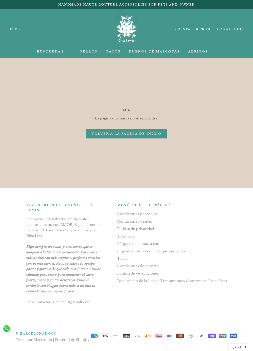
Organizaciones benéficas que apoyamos (152, 251)
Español (235, 347)
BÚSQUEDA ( (50, 51)
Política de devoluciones (138, 273)
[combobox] (238, 347)
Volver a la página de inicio (126, 133)
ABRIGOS (198, 51)
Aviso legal (126, 236)
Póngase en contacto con (138, 244)
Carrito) (230, 29)
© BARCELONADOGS (36, 333)
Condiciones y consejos (137, 214)
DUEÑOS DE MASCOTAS (154, 51)
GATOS (113, 51)
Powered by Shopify (72, 340)
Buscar (203, 29)
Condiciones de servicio (138, 266)
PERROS (88, 51)
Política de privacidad (135, 229)
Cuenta (183, 29)
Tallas (122, 259)
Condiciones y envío (134, 221)
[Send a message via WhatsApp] (6, 328)
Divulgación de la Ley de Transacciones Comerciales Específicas (172, 281)
